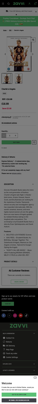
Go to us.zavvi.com (19, 394)
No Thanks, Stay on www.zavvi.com (19, 400)
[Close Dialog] (35, 377)
